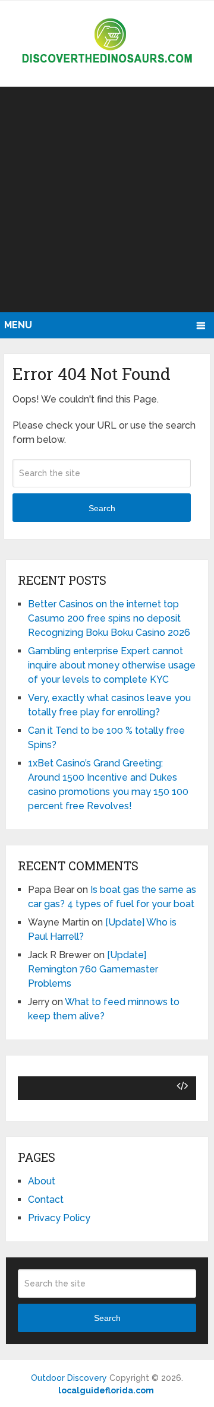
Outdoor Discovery (69, 1378)
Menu (18, 325)
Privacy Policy (59, 1218)
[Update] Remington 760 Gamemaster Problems (93, 969)
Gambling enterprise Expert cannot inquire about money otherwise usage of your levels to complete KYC (112, 665)
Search (102, 508)
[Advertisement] (107, 199)
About (41, 1181)
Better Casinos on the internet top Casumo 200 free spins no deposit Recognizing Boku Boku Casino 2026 (109, 618)
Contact (46, 1199)
